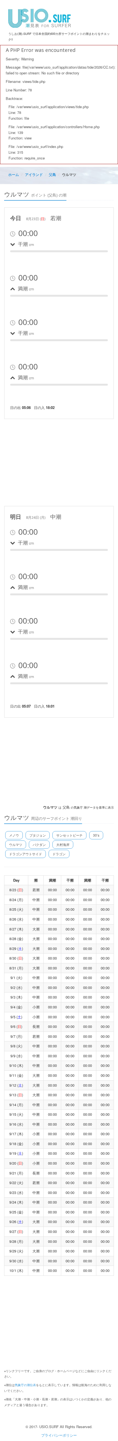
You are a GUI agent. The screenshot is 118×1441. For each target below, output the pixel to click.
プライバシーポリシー (59, 1435)
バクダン (39, 844)
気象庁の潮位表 (25, 1385)
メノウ (14, 835)
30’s (96, 835)
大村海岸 (62, 844)
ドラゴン (59, 853)
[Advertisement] (59, 461)
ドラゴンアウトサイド (25, 853)
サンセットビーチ (69, 835)
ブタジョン (37, 835)
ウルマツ (15, 844)
